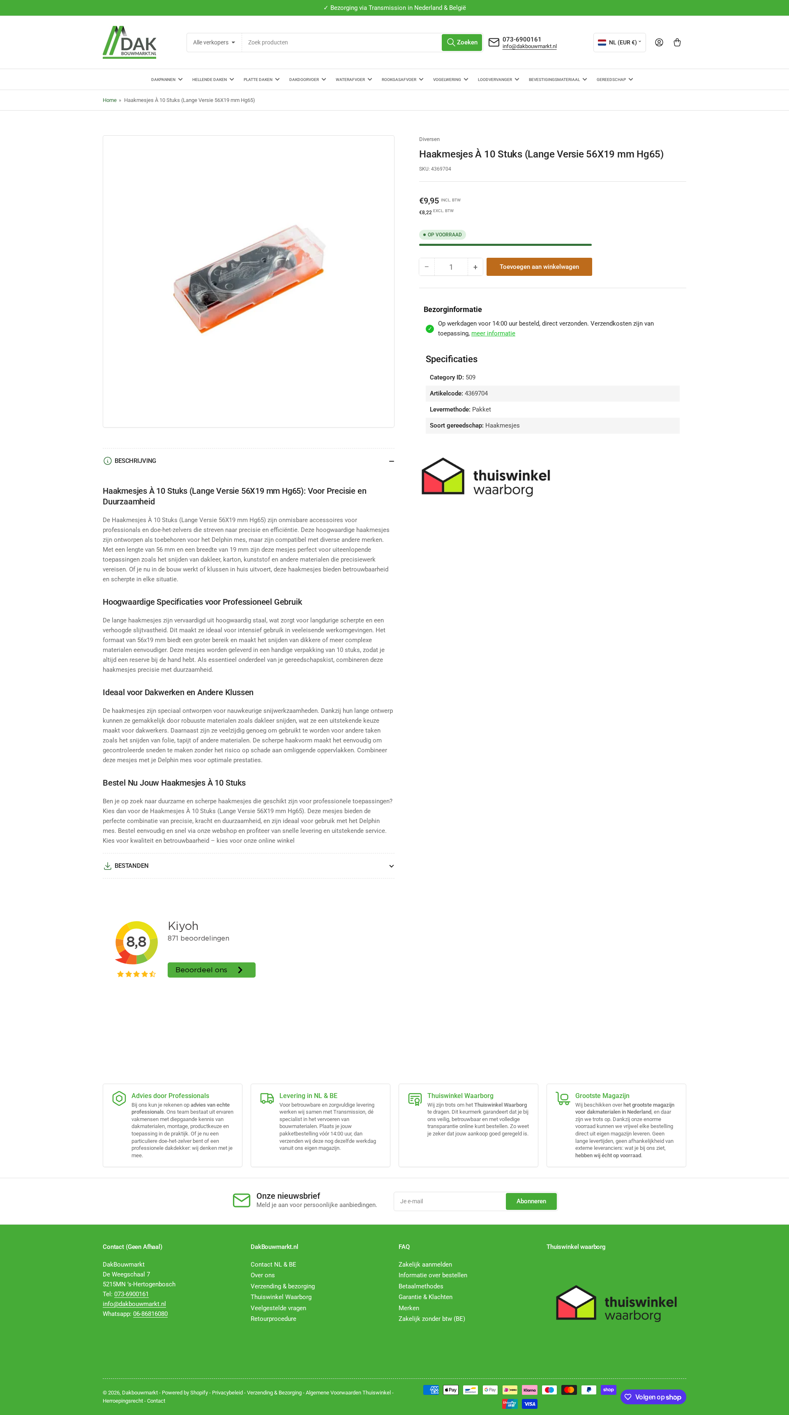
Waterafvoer (350, 79)
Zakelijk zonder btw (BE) (432, 1319)
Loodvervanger (495, 79)
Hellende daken (209, 79)
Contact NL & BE (273, 1264)
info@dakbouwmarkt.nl (530, 46)
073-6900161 (522, 39)
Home (110, 100)
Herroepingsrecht (123, 1401)
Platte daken (258, 79)
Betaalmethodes (421, 1286)
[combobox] (362, 42)
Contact (156, 1401)
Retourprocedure (273, 1319)
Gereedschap (611, 79)
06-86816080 (150, 1314)
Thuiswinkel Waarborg (281, 1297)
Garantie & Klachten (425, 1297)
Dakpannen (163, 79)
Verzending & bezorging (283, 1286)
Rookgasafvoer (399, 79)
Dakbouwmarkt (140, 1393)
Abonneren (531, 1201)
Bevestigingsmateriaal (554, 79)
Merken (409, 1308)
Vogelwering (447, 79)
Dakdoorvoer (304, 79)
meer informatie (493, 333)
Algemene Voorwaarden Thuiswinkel (348, 1393)
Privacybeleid (227, 1393)
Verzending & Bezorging (274, 1393)
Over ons (263, 1275)
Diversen (429, 139)
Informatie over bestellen (433, 1275)
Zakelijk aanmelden (425, 1264)
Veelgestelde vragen (278, 1308)
